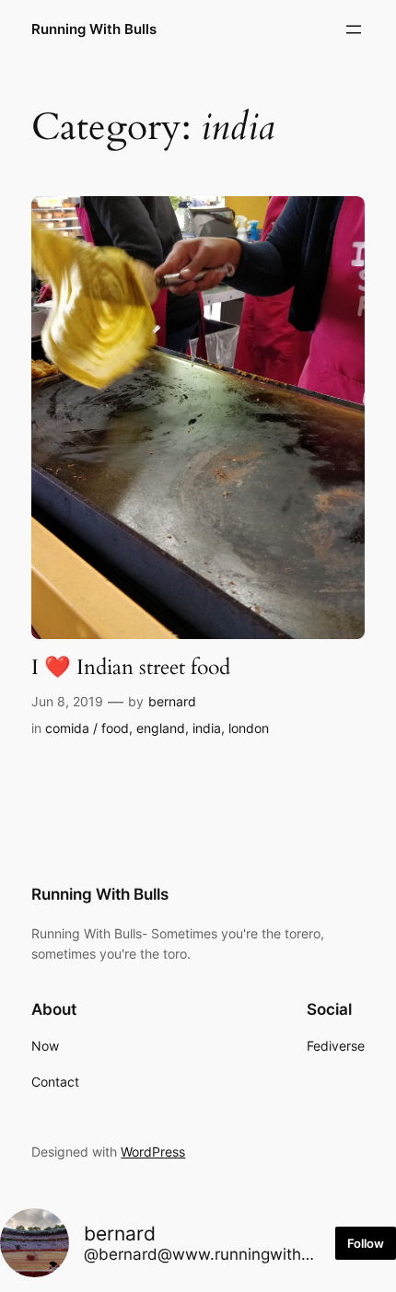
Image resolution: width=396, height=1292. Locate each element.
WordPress (153, 1151)
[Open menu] (354, 29)
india (206, 728)
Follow (365, 1243)
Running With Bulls (94, 29)
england (160, 728)
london (248, 728)
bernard (172, 701)
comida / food (87, 728)
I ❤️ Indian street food (130, 668)
